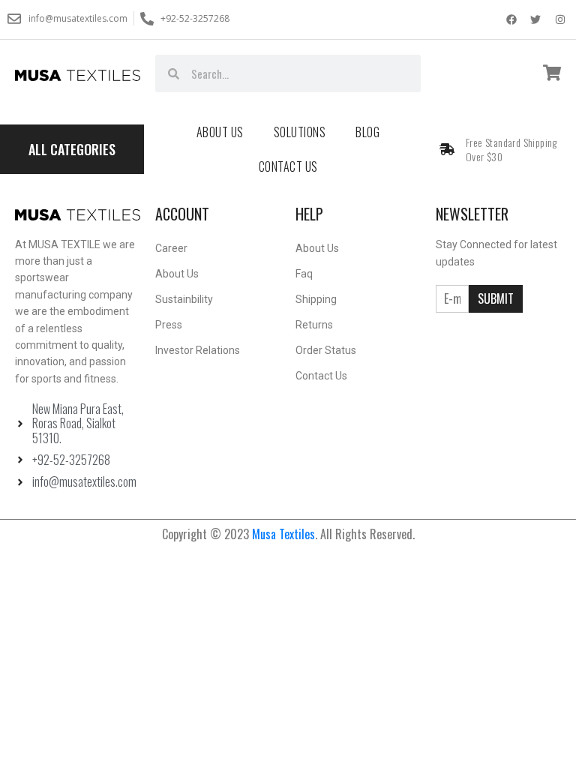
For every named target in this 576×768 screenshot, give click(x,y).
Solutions (300, 132)
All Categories (72, 149)
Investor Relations (197, 350)
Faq (304, 274)
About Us (220, 132)
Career (171, 248)
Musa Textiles (283, 534)
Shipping (316, 299)
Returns (314, 325)
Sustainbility (184, 299)
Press (168, 325)
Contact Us (288, 167)
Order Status (326, 350)
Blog (368, 132)
